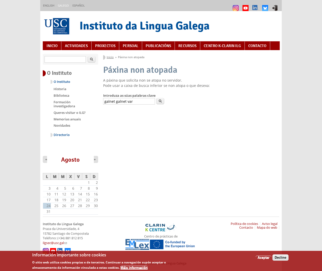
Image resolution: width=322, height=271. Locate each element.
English (48, 5)
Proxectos (105, 46)
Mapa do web (267, 227)
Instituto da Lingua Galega (144, 25)
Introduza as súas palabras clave (129, 95)
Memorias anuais (67, 119)
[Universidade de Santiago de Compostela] (57, 27)
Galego (63, 5)
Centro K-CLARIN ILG (222, 46)
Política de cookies (244, 224)
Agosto (70, 159)
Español (78, 5)
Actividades (76, 46)
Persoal (130, 46)
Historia (60, 89)
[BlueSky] (265, 6)
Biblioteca (61, 95)
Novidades (62, 125)
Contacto (257, 46)
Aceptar (263, 257)
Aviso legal (269, 224)
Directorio (62, 135)
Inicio (52, 46)
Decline (280, 257)
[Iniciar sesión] (275, 6)
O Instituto (62, 82)
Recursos (187, 46)
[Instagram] (236, 6)
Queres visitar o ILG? (70, 112)
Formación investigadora (64, 104)
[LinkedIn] (256, 6)
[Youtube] (246, 6)
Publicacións (158, 46)
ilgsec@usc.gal (55, 243)
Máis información (134, 267)
